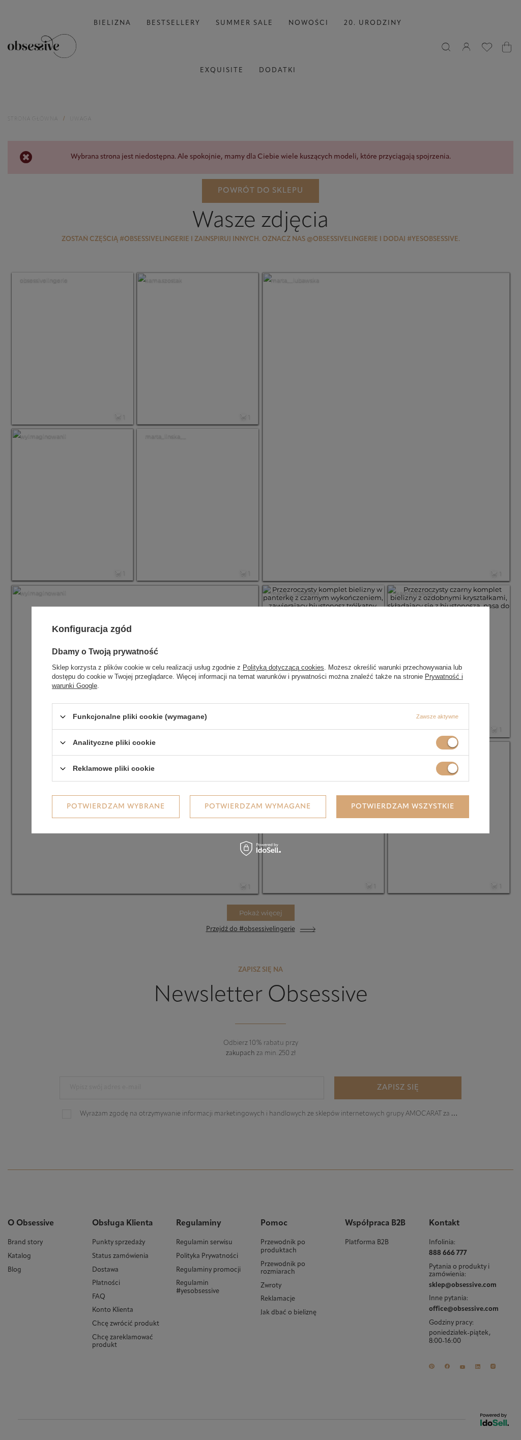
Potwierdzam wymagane (258, 806)
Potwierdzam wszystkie (402, 806)
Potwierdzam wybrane (116, 806)
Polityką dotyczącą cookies (283, 667)
